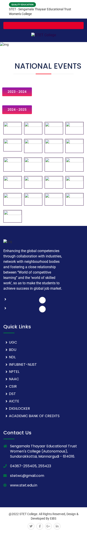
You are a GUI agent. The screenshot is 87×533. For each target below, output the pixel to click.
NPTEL (14, 371)
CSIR (13, 386)
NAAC (14, 379)
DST (12, 393)
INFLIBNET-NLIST (23, 364)
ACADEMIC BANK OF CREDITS (34, 415)
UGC (13, 342)
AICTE (14, 401)
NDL (12, 357)
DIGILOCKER (19, 408)
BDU (12, 349)
